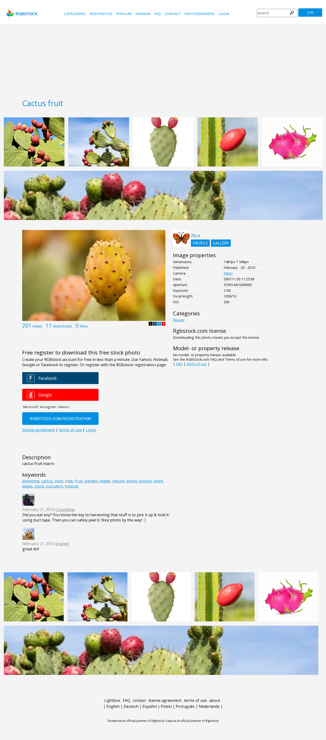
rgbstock (27, 14)
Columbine (65, 509)
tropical (71, 486)
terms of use (196, 364)
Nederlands (209, 706)
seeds (27, 486)
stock (39, 486)
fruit (79, 481)
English (113, 706)
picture (145, 481)
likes (83, 326)
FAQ (157, 14)
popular (124, 14)
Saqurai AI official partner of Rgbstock (192, 721)
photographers (199, 14)
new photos (100, 14)
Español (149, 706)
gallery (221, 243)
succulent (54, 486)
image (104, 481)
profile (200, 243)
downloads (62, 326)
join (310, 12)
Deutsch (131, 706)
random (143, 14)
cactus (47, 481)
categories (75, 14)
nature (118, 481)
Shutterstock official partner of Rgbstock (136, 721)
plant (158, 481)
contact (173, 14)
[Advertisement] (163, 59)
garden (90, 481)
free (69, 481)
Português (185, 706)
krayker (62, 543)
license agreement (164, 700)
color (58, 481)
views (37, 326)
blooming (30, 481)
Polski (166, 706)
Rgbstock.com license (199, 330)
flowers (178, 320)
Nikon (228, 273)
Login (224, 14)
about (214, 700)
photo (131, 481)
